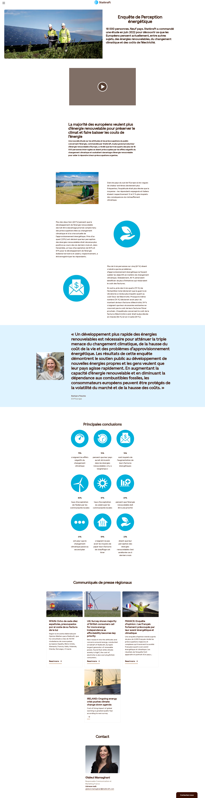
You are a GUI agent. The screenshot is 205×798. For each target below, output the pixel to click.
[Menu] (3, 2)
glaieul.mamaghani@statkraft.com (99, 789)
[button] (102, 86)
